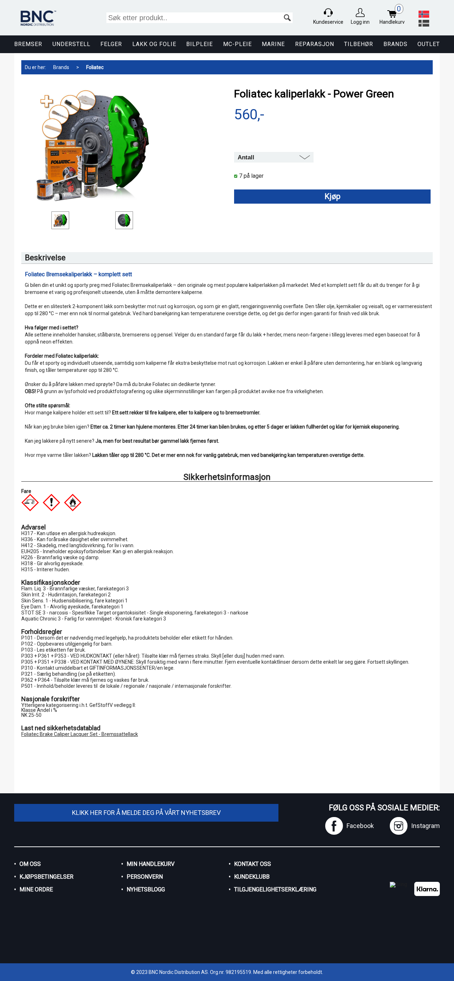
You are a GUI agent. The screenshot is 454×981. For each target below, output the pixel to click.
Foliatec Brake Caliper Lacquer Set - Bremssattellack (79, 734)
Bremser (28, 44)
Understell (71, 44)
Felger (111, 44)
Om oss (30, 864)
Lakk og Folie (154, 44)
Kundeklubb (252, 876)
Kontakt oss (252, 864)
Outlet (428, 44)
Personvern (145, 876)
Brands (395, 44)
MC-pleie (237, 44)
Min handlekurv (151, 864)
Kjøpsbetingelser (46, 876)
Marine (273, 44)
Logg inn (360, 22)
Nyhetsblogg (146, 889)
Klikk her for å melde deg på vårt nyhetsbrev (146, 812)
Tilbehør (358, 44)
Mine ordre (36, 889)
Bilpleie (199, 44)
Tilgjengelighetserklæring (275, 889)
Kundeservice (328, 22)
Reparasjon (314, 44)
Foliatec (95, 67)
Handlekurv (392, 15)
